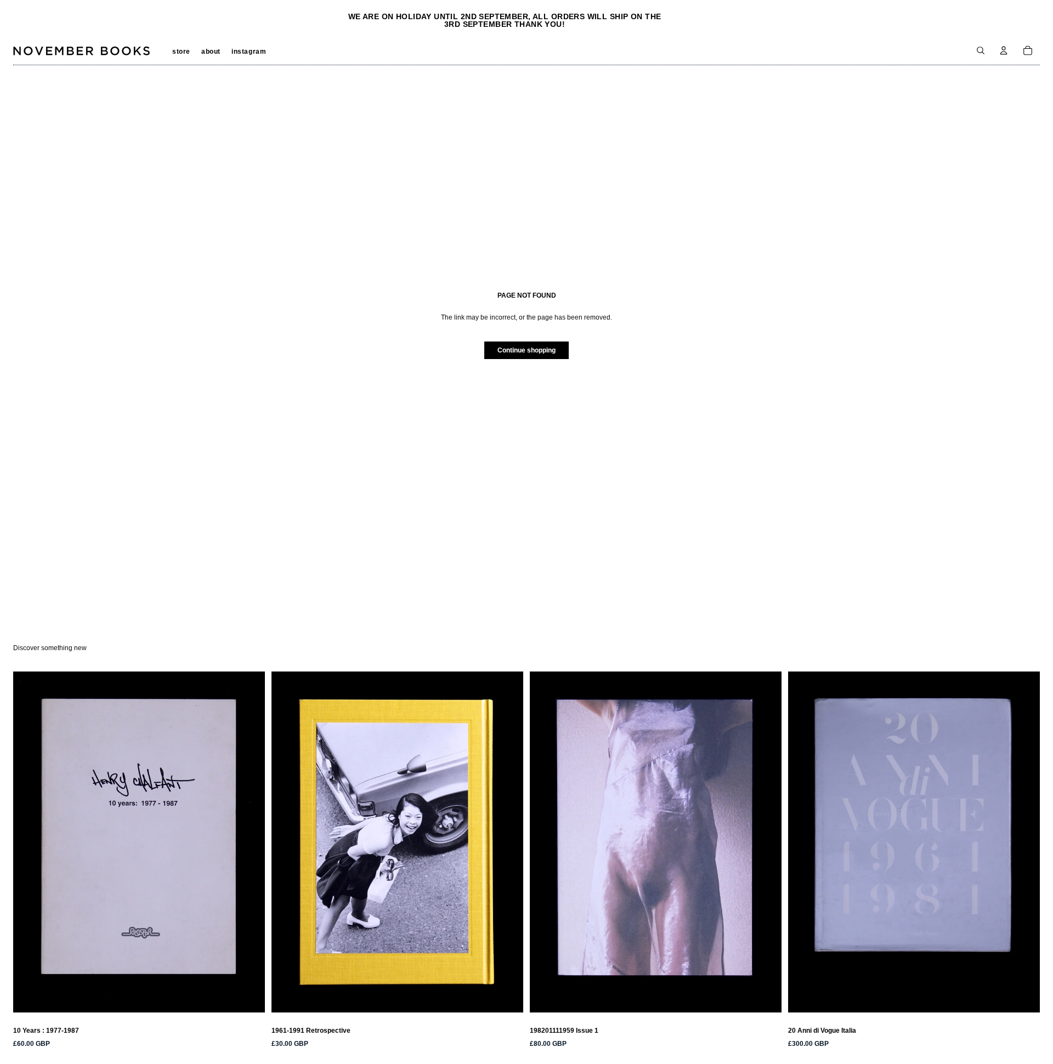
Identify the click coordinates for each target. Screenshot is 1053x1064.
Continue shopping (526, 350)
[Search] (981, 50)
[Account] (1004, 50)
